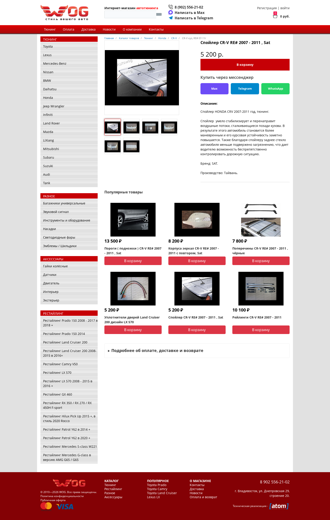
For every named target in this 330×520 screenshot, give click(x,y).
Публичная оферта (53, 500)
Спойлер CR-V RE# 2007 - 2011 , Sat (195, 317)
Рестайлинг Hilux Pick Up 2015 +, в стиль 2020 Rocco (69, 418)
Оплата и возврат (203, 497)
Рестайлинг (113, 489)
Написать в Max (190, 12)
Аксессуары (113, 497)
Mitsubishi (51, 149)
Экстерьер (51, 300)
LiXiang (48, 140)
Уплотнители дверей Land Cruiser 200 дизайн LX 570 (132, 319)
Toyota (48, 46)
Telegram (245, 88)
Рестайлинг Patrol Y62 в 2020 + (66, 438)
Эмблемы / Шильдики (60, 246)
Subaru (48, 157)
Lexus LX (153, 497)
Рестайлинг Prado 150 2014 (64, 334)
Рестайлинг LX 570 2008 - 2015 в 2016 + (67, 383)
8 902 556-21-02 (275, 482)
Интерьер (51, 292)
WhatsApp (275, 88)
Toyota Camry (157, 489)
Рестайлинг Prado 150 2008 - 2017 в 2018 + (70, 322)
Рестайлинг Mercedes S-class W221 (70, 446)
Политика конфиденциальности (62, 496)
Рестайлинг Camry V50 (60, 364)
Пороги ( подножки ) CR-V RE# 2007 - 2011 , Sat (132, 250)
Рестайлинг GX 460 (57, 394)
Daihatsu (50, 89)
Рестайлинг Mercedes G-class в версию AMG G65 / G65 (67, 457)
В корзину (245, 64)
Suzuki (48, 166)
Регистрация (267, 8)
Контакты (156, 29)
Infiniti (48, 115)
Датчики (49, 274)
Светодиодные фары (59, 237)
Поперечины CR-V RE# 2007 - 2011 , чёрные (260, 250)
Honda (48, 97)
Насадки (49, 229)
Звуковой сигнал (56, 212)
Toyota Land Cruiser (162, 493)
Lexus (47, 55)
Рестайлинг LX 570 (57, 372)
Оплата (68, 29)
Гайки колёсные (55, 266)
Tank (46, 183)
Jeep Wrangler (53, 106)
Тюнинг (50, 29)
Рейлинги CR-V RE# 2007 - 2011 (257, 317)
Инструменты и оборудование (66, 220)
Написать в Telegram (194, 17)
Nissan (48, 72)
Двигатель (51, 283)
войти (285, 8)
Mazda (48, 132)
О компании (132, 29)
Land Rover (51, 123)
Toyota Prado (156, 485)
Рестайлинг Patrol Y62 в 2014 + (66, 429)
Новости (109, 29)
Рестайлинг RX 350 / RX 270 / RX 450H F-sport (67, 405)
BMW (47, 80)
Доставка (88, 29)
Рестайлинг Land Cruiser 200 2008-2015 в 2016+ (70, 353)
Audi (46, 174)
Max (214, 88)
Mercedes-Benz (54, 63)
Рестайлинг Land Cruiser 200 (65, 342)
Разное (109, 493)
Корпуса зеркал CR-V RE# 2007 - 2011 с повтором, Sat (193, 250)
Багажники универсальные (64, 203)
